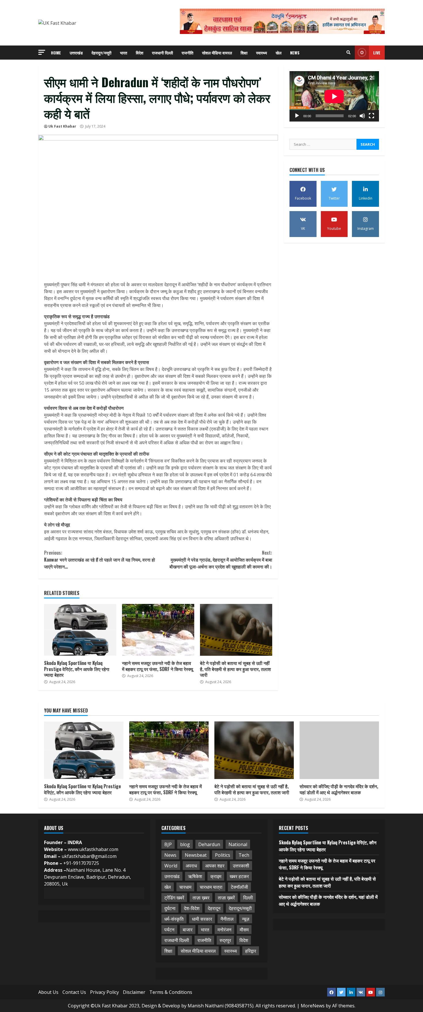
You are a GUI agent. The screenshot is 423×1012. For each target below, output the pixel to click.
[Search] (348, 52)
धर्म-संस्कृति (174, 919)
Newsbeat (196, 855)
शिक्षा (244, 53)
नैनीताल (227, 919)
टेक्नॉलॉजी (239, 887)
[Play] (297, 116)
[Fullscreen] (371, 116)
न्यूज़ (245, 919)
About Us (48, 992)
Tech (244, 855)
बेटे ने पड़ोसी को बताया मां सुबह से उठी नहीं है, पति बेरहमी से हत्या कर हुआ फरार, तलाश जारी (236, 630)
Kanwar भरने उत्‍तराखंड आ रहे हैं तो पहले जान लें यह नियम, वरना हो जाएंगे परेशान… (99, 559)
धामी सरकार (202, 919)
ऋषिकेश (195, 876)
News (295, 53)
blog (185, 844)
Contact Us (74, 992)
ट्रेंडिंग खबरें (174, 897)
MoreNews (313, 1005)
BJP (168, 844)
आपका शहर (214, 866)
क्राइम (215, 876)
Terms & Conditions (170, 992)
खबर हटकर (239, 876)
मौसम (244, 929)
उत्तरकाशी (241, 866)
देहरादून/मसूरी (101, 53)
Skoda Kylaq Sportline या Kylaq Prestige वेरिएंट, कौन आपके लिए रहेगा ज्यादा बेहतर (80, 630)
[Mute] (362, 116)
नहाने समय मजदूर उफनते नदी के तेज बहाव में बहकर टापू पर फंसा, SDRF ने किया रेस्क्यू (158, 630)
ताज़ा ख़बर (201, 897)
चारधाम (185, 887)
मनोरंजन (224, 929)
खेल (278, 53)
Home (56, 53)
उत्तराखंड (76, 53)
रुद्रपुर (225, 940)
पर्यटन (169, 929)
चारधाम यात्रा (211, 887)
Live (376, 53)
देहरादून (214, 908)
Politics (222, 855)
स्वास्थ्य (261, 53)
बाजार (188, 929)
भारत (123, 53)
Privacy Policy (104, 992)
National (237, 844)
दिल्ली (248, 897)
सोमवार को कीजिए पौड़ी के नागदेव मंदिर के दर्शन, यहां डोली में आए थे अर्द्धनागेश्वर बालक (339, 750)
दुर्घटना (170, 908)
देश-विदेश (191, 908)
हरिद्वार (250, 951)
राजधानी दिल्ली (162, 53)
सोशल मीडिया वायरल (217, 53)
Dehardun (209, 844)
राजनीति (187, 53)
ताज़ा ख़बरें (226, 897)
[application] (334, 96)
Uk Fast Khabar (62, 126)
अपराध (191, 866)
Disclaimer (134, 992)
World (170, 866)
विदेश (139, 53)
